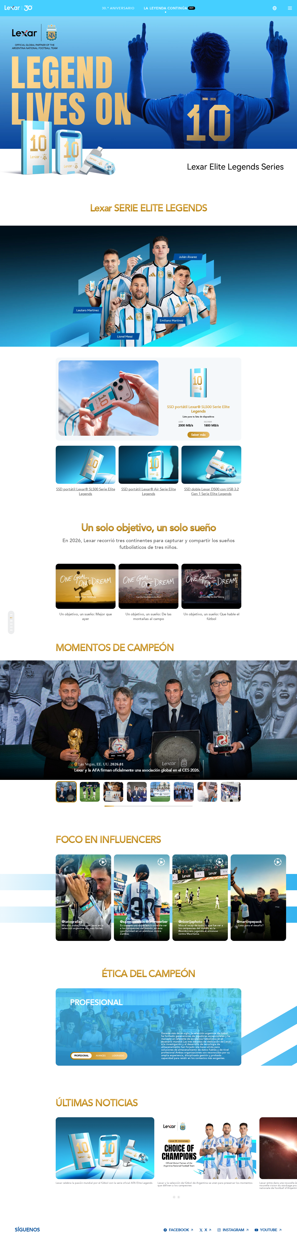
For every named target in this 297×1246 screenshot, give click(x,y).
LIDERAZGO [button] (118, 1138)
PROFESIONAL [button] (81, 1138)
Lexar (18, 8)
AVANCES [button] (101, 1138)
